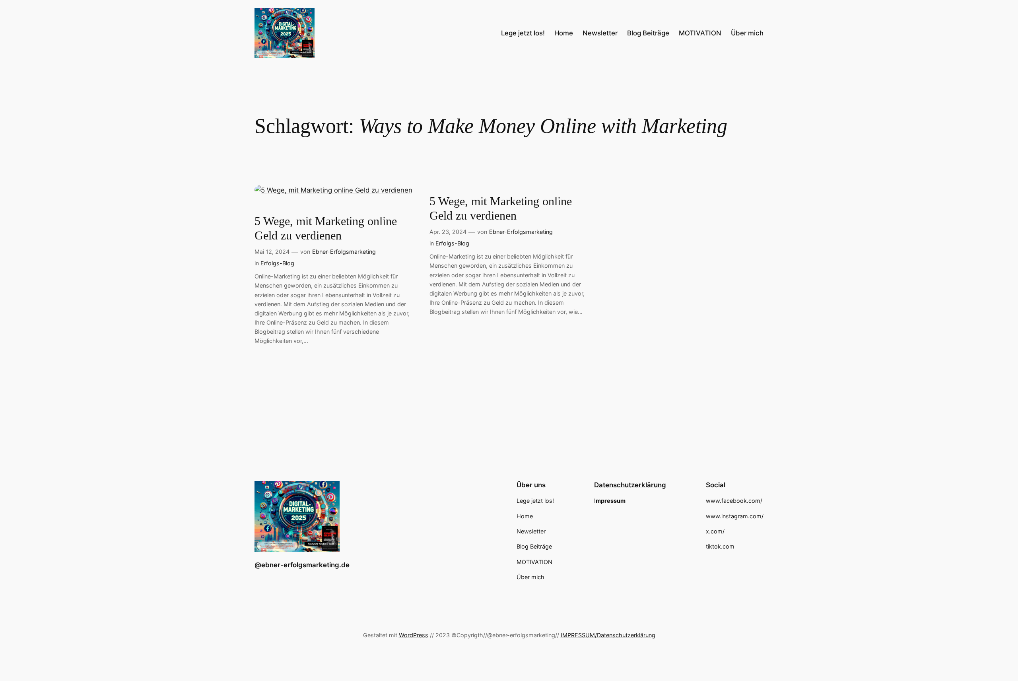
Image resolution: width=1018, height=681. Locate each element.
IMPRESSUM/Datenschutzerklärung (608, 635)
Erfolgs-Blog (277, 263)
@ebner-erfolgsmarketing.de (302, 565)
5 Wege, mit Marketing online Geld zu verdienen (325, 228)
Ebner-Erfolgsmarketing (344, 251)
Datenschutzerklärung (630, 485)
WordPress (413, 635)
